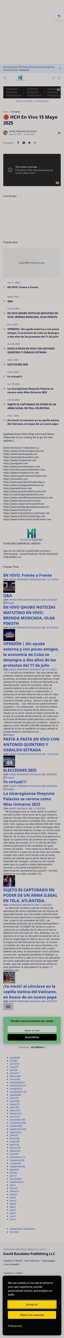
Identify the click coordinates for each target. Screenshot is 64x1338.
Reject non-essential (32, 1315)
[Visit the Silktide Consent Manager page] (52, 1326)
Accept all (32, 1304)
